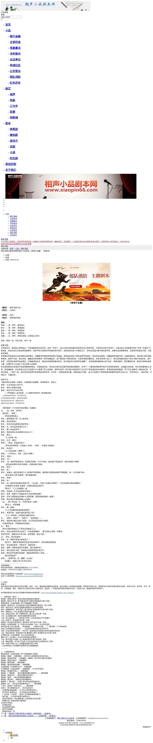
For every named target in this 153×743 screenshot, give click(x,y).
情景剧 (14, 129)
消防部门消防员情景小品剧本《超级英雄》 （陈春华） (30, 713)
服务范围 (4, 239)
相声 (12, 94)
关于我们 (10, 169)
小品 (8, 30)
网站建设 (145, 727)
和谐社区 (15, 65)
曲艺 (8, 88)
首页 (8, 24)
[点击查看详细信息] (5, 200)
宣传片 (14, 140)
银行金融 (15, 36)
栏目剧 (14, 158)
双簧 (12, 111)
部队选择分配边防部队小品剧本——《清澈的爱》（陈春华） (33, 716)
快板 (12, 100)
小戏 (12, 152)
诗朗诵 (14, 117)
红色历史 (15, 82)
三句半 (14, 106)
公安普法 (15, 71)
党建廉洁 (15, 47)
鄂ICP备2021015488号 (65, 718)
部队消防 (15, 76)
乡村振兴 (15, 53)
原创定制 (10, 164)
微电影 (14, 134)
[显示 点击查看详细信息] (70, 198)
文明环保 (15, 42)
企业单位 (15, 59)
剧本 (8, 123)
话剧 (12, 146)
